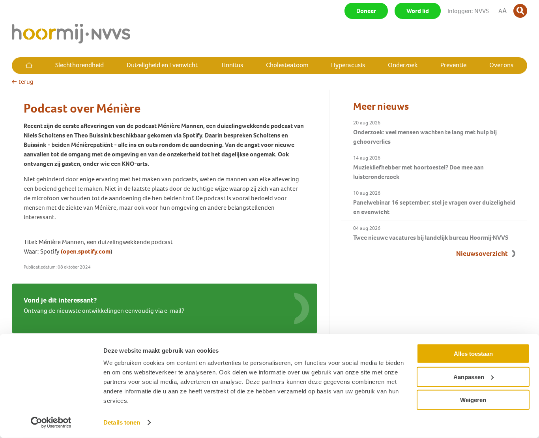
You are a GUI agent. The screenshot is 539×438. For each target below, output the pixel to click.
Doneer (366, 11)
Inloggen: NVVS (468, 11)
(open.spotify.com (85, 251)
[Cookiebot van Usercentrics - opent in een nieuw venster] (51, 423)
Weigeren (473, 400)
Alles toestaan (473, 353)
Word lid (417, 11)
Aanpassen (468, 376)
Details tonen (121, 422)
